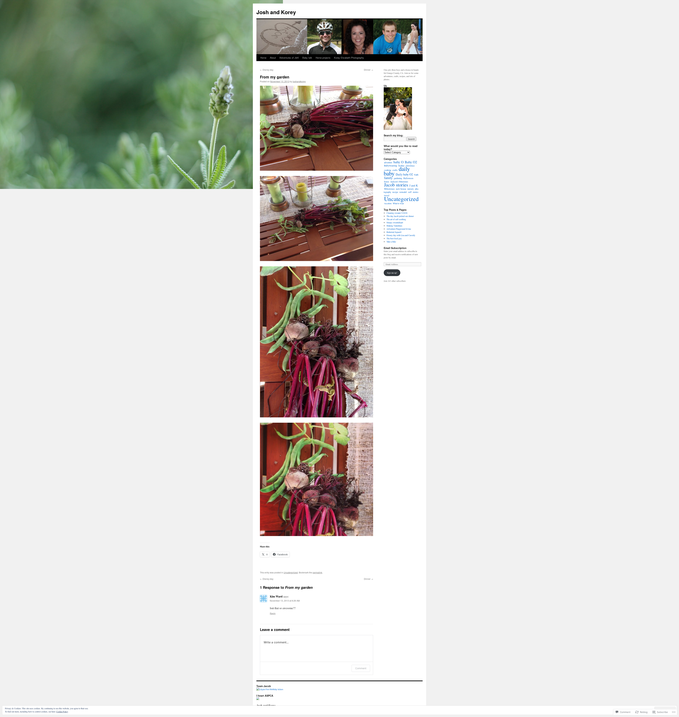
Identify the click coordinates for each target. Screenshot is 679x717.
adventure (388, 162)
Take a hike (391, 241)
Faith (416, 174)
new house (401, 188)
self (409, 192)
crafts (394, 170)
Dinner (368, 69)
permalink (317, 572)
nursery (410, 188)
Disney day (266, 69)
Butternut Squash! (394, 232)
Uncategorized (291, 572)
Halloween (408, 178)
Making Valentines (394, 225)
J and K (413, 185)
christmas (410, 165)
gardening (398, 178)
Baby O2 (411, 162)
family (388, 177)
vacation (387, 203)
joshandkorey (299, 81)
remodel (403, 192)
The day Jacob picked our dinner (400, 216)
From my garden (274, 77)
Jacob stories (396, 185)
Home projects (323, 57)
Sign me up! (392, 272)
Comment (360, 668)
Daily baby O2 (404, 174)
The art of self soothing (396, 219)
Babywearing (390, 165)
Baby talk (307, 57)
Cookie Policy (62, 711)
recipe (395, 192)
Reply (272, 613)
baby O (398, 162)
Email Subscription (395, 248)
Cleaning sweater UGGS (397, 212)
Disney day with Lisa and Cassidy (401, 235)
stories (415, 192)
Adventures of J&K (289, 57)
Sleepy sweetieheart (395, 222)
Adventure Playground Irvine (399, 228)
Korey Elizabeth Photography (349, 57)
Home (263, 57)
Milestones (389, 188)
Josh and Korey (276, 12)
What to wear (398, 203)
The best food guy (394, 238)
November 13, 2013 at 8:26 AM (285, 600)
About (273, 57)
